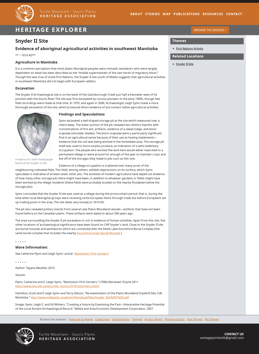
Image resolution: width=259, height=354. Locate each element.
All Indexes (212, 319)
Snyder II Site (184, 64)
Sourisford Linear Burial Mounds (98, 233)
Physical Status (175, 319)
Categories (102, 319)
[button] (210, 30)
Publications (187, 14)
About (136, 14)
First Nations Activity (189, 48)
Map (167, 14)
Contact (234, 14)
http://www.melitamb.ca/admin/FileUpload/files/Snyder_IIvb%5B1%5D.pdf (80, 297)
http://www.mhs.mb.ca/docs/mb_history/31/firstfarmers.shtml (57, 286)
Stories (152, 14)
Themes (137, 319)
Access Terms (153, 319)
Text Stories (194, 319)
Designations (121, 319)
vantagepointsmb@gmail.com (222, 338)
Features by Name (81, 319)
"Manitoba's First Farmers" (91, 254)
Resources (213, 14)
